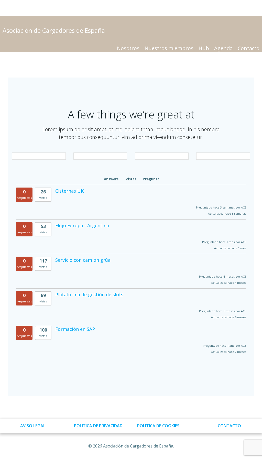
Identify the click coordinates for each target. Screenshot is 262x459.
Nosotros (128, 48)
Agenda (223, 48)
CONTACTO (229, 426)
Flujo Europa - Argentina (82, 225)
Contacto (248, 48)
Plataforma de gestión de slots (89, 294)
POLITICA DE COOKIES (158, 426)
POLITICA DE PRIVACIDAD (98, 426)
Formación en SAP (75, 329)
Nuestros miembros (169, 48)
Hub (204, 48)
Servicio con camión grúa (83, 260)
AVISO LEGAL (32, 426)
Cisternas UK (69, 191)
